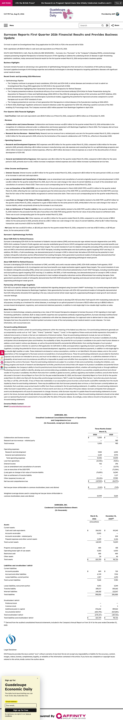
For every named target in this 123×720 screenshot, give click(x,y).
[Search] (102, 25)
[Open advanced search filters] (107, 25)
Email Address (11, 702)
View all (118, 3)
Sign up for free (20, 710)
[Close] (37, 678)
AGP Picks (6, 3)
